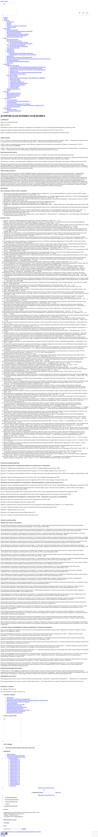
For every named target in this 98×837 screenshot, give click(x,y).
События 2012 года (15, 779)
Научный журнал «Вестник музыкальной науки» (19, 57)
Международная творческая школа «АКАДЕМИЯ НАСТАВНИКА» (27, 78)
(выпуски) (58, 792)
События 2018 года (15, 770)
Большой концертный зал (13, 89)
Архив (8, 90)
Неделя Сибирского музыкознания (19, 46)
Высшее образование (12, 30)
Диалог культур (14, 76)
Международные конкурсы (14, 93)
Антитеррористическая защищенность (17, 707)
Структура (6, 20)
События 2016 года (15, 773)
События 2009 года (15, 783)
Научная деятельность (12, 39)
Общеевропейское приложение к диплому (18, 34)
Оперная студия (14, 71)
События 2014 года (15, 776)
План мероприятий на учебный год (16, 711)
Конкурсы (6, 91)
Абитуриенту (10, 697)
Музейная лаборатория (13, 60)
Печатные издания (11, 109)
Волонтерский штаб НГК (13, 106)
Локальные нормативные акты (15, 36)
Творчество (7, 64)
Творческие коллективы (13, 65)
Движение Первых (12, 102)
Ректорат (9, 23)
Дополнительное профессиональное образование (19, 31)
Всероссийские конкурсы (13, 94)
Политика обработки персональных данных (18, 710)
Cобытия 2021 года (15, 766)
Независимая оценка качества (14, 712)
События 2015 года (15, 774)
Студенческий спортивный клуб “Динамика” (18, 104)
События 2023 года (15, 763)
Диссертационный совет (13, 47)
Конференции (10, 56)
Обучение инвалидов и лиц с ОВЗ (16, 704)
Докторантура (10, 50)
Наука (5, 38)
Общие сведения (11, 754)
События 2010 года (15, 781)
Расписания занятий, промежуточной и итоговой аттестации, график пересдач (27, 700)
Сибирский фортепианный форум (19, 83)
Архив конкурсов (11, 97)
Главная (6, 17)
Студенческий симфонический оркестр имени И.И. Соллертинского (28, 67)
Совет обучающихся (12, 99)
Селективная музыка (15, 80)
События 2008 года (15, 784)
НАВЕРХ (3, 835)
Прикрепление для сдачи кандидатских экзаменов (23, 54)
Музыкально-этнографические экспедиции (21, 43)
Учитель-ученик (14, 87)
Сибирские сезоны (15, 86)
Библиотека (10, 62)
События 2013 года (15, 777)
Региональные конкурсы (13, 95)
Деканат (9, 24)
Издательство (7, 108)
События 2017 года (15, 772)
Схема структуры (11, 27)
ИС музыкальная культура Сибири (19, 42)
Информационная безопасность (15, 708)
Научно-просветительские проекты (16, 45)
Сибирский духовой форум (17, 82)
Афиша (5, 19)
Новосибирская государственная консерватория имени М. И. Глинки (22, 831)
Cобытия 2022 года (15, 765)
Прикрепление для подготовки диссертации (21, 53)
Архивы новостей (12, 758)
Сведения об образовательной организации (18, 701)
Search (5, 829)
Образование (7, 28)
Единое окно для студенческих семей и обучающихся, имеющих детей (25, 105)
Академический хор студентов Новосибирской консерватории (26, 68)
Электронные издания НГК (14, 110)
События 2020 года (15, 768)
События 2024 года (15, 762)
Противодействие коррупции (14, 705)
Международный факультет (14, 32)
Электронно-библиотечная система (16, 757)
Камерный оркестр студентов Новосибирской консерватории (26, 72)
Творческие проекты (12, 75)
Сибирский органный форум (17, 84)
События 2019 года (15, 769)
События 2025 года (15, 761)
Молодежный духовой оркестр (18, 73)
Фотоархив (13, 785)
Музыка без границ (15, 79)
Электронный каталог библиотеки (16, 755)
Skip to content (4, 1)
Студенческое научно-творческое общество (18, 61)
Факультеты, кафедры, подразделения (16, 25)
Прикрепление (10, 51)
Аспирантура (10, 49)
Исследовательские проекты (14, 41)
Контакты (6, 112)
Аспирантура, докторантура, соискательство (18, 699)
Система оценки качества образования (17, 35)
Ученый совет (10, 21)
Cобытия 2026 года (15, 759)
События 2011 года (15, 780)
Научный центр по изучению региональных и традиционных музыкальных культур (29, 58)
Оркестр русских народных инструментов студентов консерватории (28, 69)
